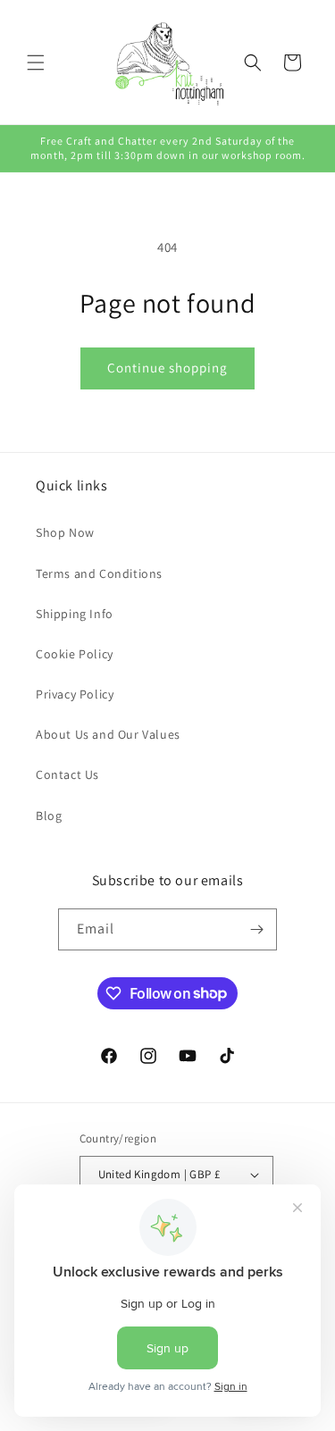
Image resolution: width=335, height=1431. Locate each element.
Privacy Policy (74, 694)
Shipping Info (74, 614)
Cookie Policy (74, 654)
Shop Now (65, 532)
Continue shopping (167, 367)
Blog (49, 816)
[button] (35, 62)
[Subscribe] (256, 929)
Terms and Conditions (99, 573)
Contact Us (67, 774)
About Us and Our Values (108, 734)
